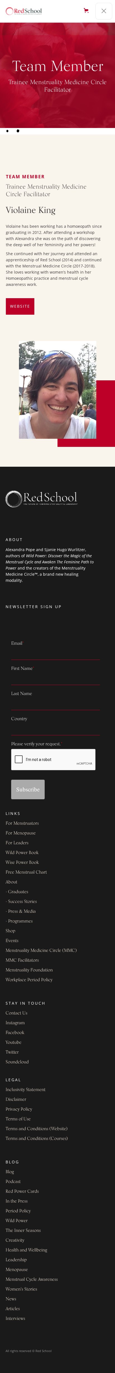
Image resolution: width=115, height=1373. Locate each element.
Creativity (15, 1240)
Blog (10, 1172)
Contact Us (16, 1013)
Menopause (17, 1270)
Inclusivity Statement (25, 1090)
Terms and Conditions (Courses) (37, 1139)
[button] (86, 11)
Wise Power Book (22, 863)
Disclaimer (16, 1100)
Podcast (13, 1182)
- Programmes (19, 921)
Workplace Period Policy (29, 980)
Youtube (13, 1043)
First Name (22, 668)
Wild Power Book (22, 853)
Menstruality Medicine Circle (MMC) (41, 951)
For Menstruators (22, 824)
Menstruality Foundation (29, 970)
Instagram (15, 1023)
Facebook (15, 1033)
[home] (26, 11)
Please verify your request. (37, 744)
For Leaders (17, 843)
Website (20, 306)
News (11, 1299)
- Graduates (17, 892)
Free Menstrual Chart (26, 872)
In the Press (17, 1201)
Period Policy (18, 1211)
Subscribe (28, 789)
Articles (13, 1309)
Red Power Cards (22, 1192)
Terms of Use (18, 1119)
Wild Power (17, 1221)
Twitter (12, 1052)
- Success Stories (21, 902)
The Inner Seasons (23, 1231)
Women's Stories (21, 1289)
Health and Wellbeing (26, 1250)
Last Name (21, 694)
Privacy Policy (19, 1109)
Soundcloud (17, 1062)
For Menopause (21, 833)
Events (12, 941)
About (11, 882)
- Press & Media (21, 912)
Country (19, 719)
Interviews (15, 1319)
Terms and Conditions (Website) (37, 1129)
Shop (10, 931)
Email (17, 643)
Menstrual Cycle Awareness (32, 1280)
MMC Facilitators (22, 960)
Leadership (16, 1260)
